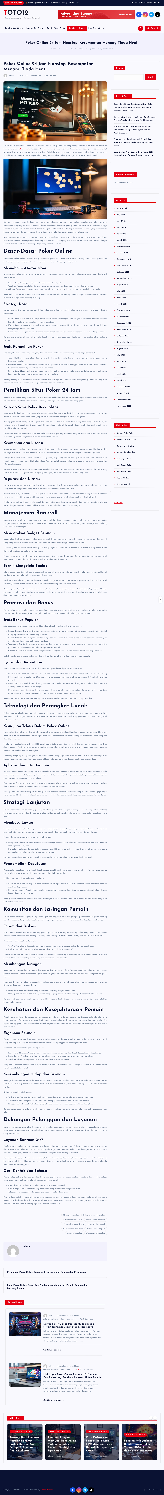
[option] (25, 1445)
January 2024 (123, 396)
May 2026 (121, 230)
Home (53, 52)
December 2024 (124, 326)
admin (11, 79)
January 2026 (123, 256)
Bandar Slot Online (35, 31)
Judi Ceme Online (96, 31)
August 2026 (122, 211)
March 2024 (122, 384)
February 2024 (123, 390)
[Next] (155, 1421)
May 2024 (121, 371)
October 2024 (123, 339)
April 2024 (121, 377)
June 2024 (121, 364)
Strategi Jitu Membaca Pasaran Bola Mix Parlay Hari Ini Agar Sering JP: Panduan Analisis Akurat (132, 133)
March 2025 (122, 307)
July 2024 (121, 358)
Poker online (24, 152)
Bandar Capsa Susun (126, 443)
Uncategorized (123, 487)
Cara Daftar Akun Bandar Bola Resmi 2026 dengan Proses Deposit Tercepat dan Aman (62, 1447)
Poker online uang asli (96, 1232)
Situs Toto (118, 506)
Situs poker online (75, 1236)
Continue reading (52, 1353)
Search (119, 71)
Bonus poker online (71, 1218)
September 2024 (124, 345)
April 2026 (121, 237)
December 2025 (124, 262)
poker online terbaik (97, 1227)
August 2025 (122, 288)
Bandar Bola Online (14, 31)
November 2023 (124, 409)
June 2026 (121, 224)
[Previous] (151, 1421)
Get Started (152, 31)
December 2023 (124, 403)
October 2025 (123, 275)
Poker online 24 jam (74, 1223)
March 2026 (122, 243)
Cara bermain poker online (94, 1218)
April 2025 (121, 301)
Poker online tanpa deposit (74, 1227)
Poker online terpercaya (73, 1232)
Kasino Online (123, 481)
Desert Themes (47, 1493)
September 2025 (124, 282)
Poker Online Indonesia (96, 1223)
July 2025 (121, 294)
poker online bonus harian (53, 1322)
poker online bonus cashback (68, 1319)
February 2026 (123, 250)
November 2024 (124, 333)
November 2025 (124, 269)
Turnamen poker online (96, 1236)
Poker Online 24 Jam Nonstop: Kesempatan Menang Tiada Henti (85, 52)
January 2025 (123, 320)
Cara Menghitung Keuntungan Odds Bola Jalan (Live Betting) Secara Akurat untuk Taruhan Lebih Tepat (133, 110)
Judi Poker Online (77, 31)
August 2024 (122, 352)
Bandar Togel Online (56, 31)
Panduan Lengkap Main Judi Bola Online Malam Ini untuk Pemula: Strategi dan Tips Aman (133, 145)
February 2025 (123, 313)
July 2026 (121, 218)
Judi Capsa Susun (125, 462)
